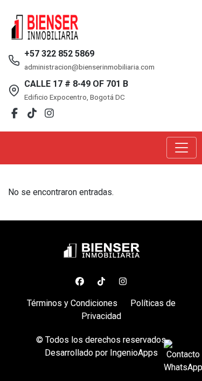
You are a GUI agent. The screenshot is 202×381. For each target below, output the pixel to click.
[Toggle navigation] (181, 147)
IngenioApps (134, 353)
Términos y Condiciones (72, 303)
